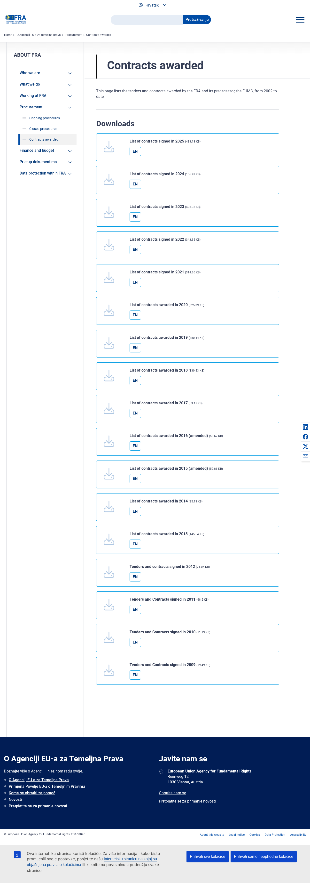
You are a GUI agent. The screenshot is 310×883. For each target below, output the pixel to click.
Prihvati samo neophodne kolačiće (263, 856)
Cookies (254, 834)
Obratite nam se (172, 793)
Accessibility (298, 834)
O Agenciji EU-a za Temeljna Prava (39, 780)
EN (135, 151)
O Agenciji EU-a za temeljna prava (39, 35)
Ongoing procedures (44, 118)
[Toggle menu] (300, 20)
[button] (305, 427)
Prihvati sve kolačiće (207, 856)
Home (8, 35)
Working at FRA (33, 95)
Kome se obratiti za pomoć (32, 793)
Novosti (15, 799)
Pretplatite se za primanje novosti (38, 806)
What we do (30, 84)
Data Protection (275, 834)
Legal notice (237, 834)
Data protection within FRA (43, 173)
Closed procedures (43, 129)
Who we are (30, 73)
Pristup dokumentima (38, 161)
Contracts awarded (98, 35)
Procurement (73, 35)
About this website (212, 834)
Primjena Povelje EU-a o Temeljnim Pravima (47, 786)
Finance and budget (37, 150)
